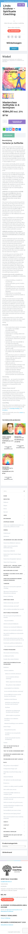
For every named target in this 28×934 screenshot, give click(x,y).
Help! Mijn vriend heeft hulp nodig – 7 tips (13, 772)
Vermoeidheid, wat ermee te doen (12, 810)
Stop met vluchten (9, 620)
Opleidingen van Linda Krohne (13, 539)
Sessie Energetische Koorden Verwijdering (12, 738)
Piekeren (6, 502)
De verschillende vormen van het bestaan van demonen (12, 695)
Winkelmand (7, 533)
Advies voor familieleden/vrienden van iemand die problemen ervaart (13, 525)
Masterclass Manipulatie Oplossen (12, 559)
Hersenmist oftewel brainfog (11, 653)
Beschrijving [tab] (8, 135)
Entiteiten (6, 667)
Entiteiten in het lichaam (10, 699)
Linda (5, 515)
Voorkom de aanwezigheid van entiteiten (13, 755)
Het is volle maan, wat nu (10, 789)
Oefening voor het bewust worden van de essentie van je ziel (14, 798)
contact (21, 412)
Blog (5, 762)
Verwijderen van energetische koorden (12, 733)
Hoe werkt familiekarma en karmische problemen (13, 634)
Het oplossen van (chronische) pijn (12, 780)
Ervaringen (7, 518)
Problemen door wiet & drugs (13, 759)
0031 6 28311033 (15, 30)
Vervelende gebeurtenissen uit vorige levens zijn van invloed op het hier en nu (14, 639)
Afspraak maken (9, 521)
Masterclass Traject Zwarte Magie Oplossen (12, 555)
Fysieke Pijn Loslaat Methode (11, 659)
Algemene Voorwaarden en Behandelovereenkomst (11, 592)
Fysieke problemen (9, 649)
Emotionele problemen (11, 612)
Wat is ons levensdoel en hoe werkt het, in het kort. (13, 817)
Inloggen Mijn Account (11, 570)
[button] (23, 69)
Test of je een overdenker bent (14, 751)
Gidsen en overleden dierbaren (13, 673)
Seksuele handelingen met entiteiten (13, 723)
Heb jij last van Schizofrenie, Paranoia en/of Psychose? (12, 703)
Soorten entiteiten (9, 670)
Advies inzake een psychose (13, 715)
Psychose (7, 707)
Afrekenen (6, 536)
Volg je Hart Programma (10, 562)
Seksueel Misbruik (8, 776)
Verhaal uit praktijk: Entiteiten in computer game (12, 793)
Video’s (6, 821)
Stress (5, 508)
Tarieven (6, 583)
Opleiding (10, 127)
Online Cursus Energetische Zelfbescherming (11, 546)
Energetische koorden (10, 729)
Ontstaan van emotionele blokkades (13, 627)
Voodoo (5, 742)
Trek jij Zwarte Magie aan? (10, 768)
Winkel (6, 530)
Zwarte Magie (7, 726)
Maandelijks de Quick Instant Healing (13, 835)
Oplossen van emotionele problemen (13, 630)
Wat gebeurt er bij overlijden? (13, 685)
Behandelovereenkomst (7, 925)
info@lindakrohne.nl (6, 881)
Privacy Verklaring (8, 596)
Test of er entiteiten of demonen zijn (11, 746)
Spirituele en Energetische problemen (12, 663)
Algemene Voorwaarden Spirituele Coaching (12, 587)
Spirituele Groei (9, 599)
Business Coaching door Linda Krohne (13, 574)
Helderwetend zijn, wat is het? (11, 606)
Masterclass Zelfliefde (9, 551)
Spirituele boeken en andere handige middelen (13, 579)
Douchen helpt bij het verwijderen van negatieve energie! (13, 806)
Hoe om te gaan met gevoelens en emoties (12, 616)
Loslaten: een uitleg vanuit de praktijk (13, 786)
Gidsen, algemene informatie (13, 681)
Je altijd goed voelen (9, 656)
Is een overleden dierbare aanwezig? (12, 677)
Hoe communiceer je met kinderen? (13, 646)
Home (5, 496)
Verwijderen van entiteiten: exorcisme (11, 719)
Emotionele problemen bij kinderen (13, 643)
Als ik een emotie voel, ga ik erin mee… (13, 802)
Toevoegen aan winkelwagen (17, 122)
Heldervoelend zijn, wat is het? (11, 603)
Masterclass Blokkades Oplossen (12, 543)
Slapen (5, 505)
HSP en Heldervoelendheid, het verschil (14, 609)
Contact (6, 825)
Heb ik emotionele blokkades (11, 624)
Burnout (6, 512)
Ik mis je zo (6, 783)
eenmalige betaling (14, 408)
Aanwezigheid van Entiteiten (11, 688)
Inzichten (6, 499)
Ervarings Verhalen (10, 831)
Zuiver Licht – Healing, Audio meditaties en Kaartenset (12, 566)
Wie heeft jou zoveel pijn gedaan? (12, 813)
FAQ (5, 828)
